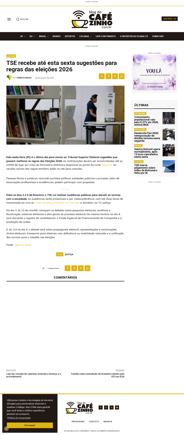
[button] (22, 19)
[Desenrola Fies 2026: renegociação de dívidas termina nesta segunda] (169, 134)
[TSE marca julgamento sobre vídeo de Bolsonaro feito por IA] (169, 166)
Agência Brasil (24, 77)
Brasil (138, 145)
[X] (108, 76)
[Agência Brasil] (9, 78)
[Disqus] (65, 323)
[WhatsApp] (121, 76)
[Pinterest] (115, 76)
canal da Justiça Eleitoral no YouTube (57, 202)
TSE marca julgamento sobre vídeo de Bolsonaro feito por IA (145, 169)
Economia (140, 113)
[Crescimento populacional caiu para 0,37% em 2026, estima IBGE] (169, 118)
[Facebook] (102, 76)
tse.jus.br (107, 164)
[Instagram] (106, 407)
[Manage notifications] (6, 428)
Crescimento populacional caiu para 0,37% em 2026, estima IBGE (146, 120)
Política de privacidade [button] (19, 418)
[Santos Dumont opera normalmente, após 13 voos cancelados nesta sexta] (169, 150)
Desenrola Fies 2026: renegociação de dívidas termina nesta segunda (147, 137)
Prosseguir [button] (30, 425)
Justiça (11, 56)
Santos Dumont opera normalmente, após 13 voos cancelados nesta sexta (147, 153)
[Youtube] (117, 407)
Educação (140, 129)
